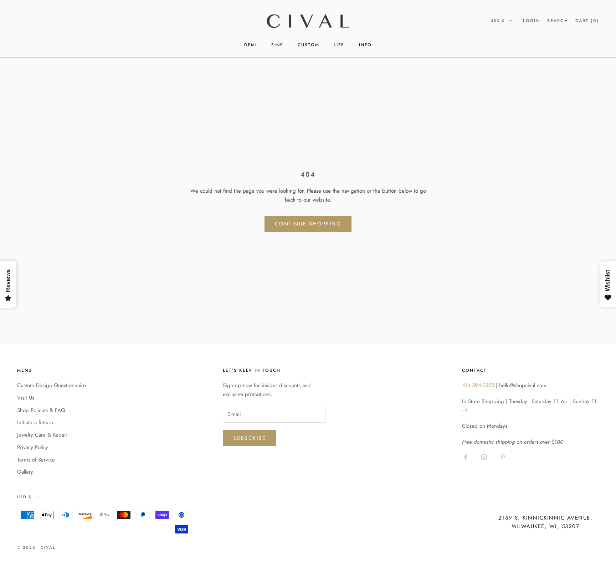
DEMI (250, 45)
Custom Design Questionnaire (51, 385)
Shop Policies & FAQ (41, 410)
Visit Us (25, 398)
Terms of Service (36, 460)
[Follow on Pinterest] (502, 457)
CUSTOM (308, 45)
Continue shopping (308, 223)
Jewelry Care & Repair (42, 435)
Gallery (25, 472)
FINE (277, 45)
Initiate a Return (35, 422)
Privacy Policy (32, 447)
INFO (365, 45)
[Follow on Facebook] (465, 457)
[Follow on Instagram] (484, 457)
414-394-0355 (479, 385)
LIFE (339, 45)
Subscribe (249, 438)
